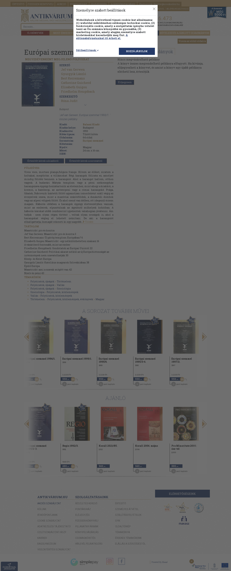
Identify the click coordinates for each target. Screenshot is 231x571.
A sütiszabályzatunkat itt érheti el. (102, 36)
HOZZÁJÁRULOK (137, 51)
